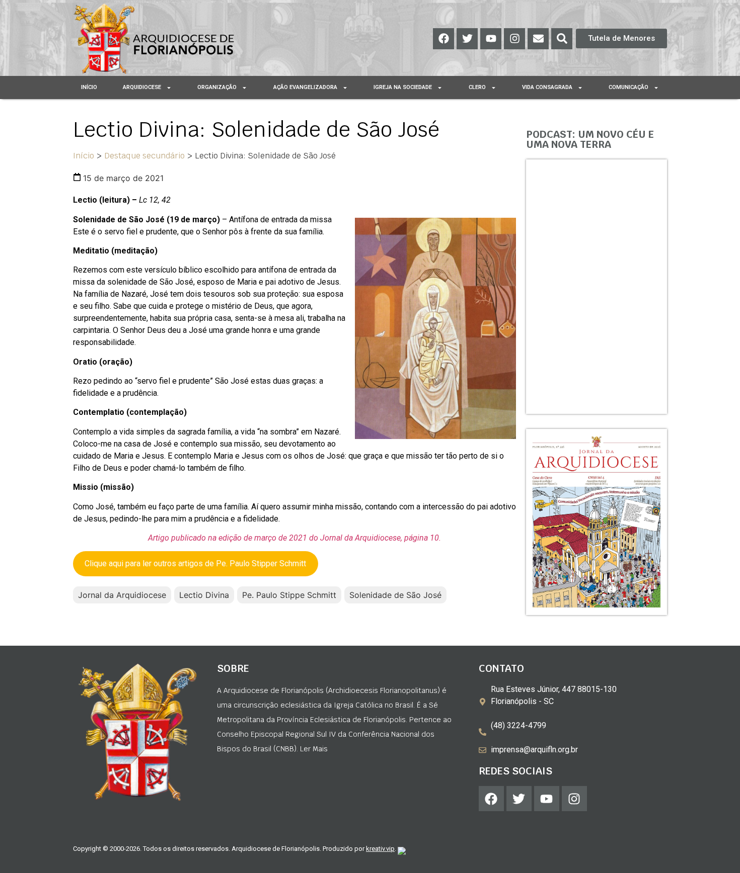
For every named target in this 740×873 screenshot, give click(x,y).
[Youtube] (490, 38)
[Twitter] (467, 38)
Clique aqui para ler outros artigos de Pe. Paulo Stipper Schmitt (195, 563)
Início (89, 87)
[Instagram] (514, 38)
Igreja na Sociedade (403, 87)
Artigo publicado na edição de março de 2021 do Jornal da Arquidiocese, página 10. (294, 538)
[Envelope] (538, 38)
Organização (217, 87)
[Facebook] (443, 38)
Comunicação (628, 87)
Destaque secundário (144, 155)
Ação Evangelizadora (305, 87)
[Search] (561, 38)
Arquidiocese (142, 87)
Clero (477, 87)
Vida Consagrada (547, 87)
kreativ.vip (380, 848)
